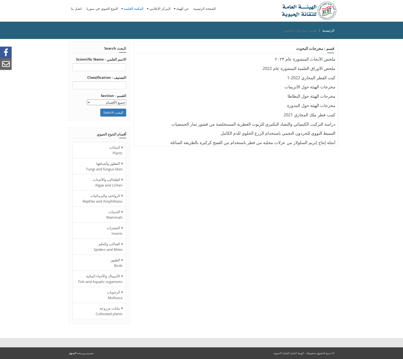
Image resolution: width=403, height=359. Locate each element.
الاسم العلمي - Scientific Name (101, 59)
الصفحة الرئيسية (204, 8)
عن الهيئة (182, 8)
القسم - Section (113, 95)
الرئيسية (328, 30)
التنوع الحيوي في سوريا (102, 8)
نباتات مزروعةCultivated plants (109, 311)
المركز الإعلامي (159, 8)
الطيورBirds (116, 263)
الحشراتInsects (114, 230)
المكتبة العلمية (133, 8)
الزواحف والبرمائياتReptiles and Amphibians (102, 198)
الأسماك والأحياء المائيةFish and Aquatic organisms (100, 279)
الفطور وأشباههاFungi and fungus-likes (104, 166)
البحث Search (113, 112)
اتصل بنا (76, 8)
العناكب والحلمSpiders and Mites (108, 247)
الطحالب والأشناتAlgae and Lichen (107, 182)
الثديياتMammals (114, 214)
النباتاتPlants (115, 150)
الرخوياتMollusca (114, 295)
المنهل (72, 353)
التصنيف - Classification (106, 77)
